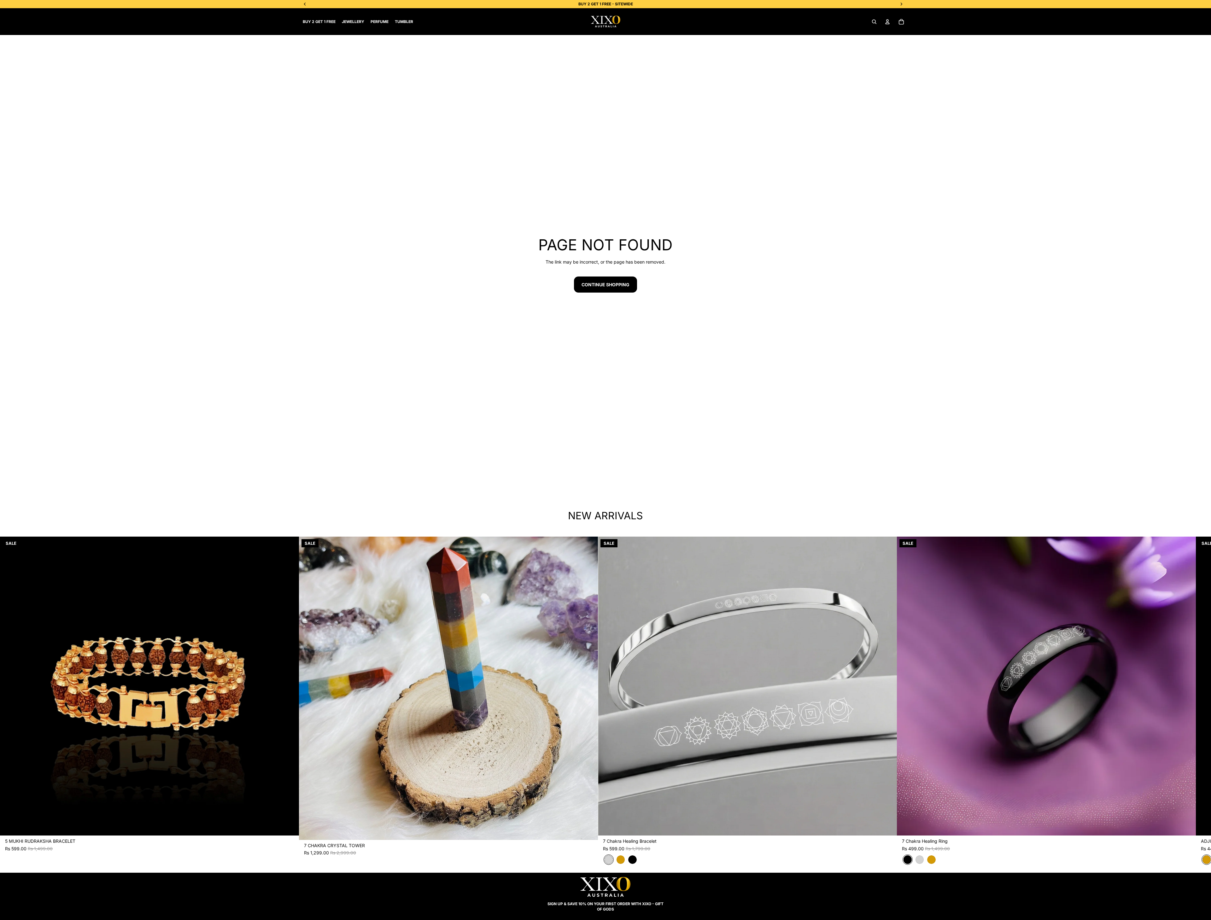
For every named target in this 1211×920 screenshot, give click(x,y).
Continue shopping (605, 284)
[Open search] (874, 22)
